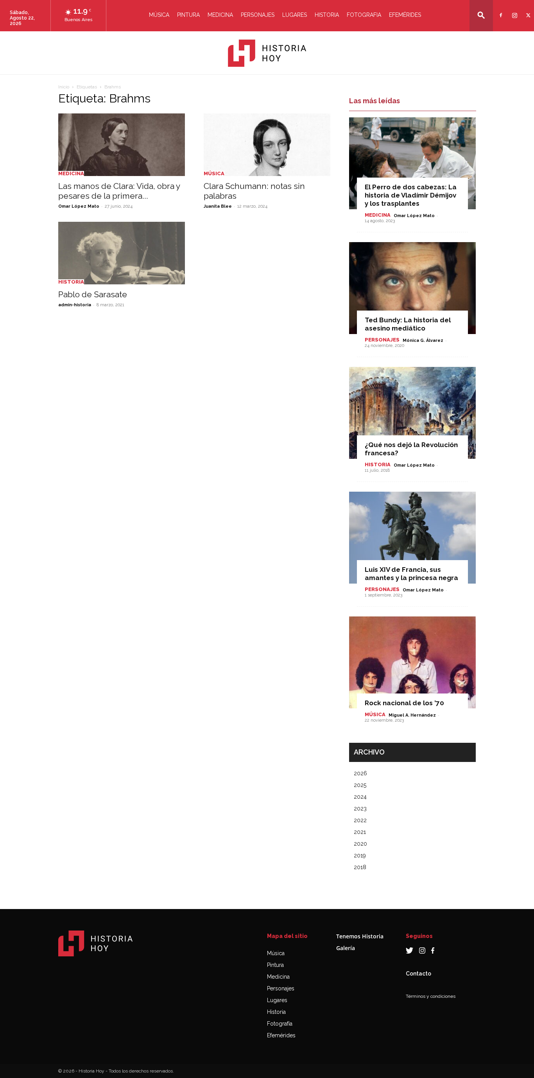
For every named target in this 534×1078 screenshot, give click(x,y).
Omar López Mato (78, 206)
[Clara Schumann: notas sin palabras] (267, 144)
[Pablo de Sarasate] (121, 253)
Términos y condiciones (430, 996)
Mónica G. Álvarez (423, 340)
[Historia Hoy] (267, 53)
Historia (327, 15)
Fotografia (364, 15)
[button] (481, 15)
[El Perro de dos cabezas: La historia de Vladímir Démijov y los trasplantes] (412, 163)
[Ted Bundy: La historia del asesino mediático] (412, 288)
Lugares (294, 15)
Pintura (188, 15)
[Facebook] (500, 10)
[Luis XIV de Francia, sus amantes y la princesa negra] (412, 538)
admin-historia (74, 304)
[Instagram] (513, 10)
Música (159, 15)
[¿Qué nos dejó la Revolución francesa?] (412, 413)
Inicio (63, 87)
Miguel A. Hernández (412, 715)
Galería (345, 948)
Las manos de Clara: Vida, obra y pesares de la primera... (119, 191)
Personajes (257, 15)
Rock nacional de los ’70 (404, 703)
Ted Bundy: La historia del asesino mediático (408, 324)
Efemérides (405, 15)
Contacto (418, 973)
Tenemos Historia (359, 936)
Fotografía (279, 1024)
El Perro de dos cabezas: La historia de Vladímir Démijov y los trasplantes (411, 195)
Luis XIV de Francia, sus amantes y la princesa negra (411, 574)
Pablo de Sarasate (92, 294)
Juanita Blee (218, 206)
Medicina (220, 15)
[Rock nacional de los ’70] (412, 662)
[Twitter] (527, 10)
